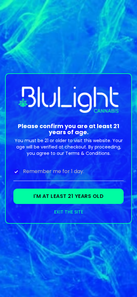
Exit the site (68, 212)
